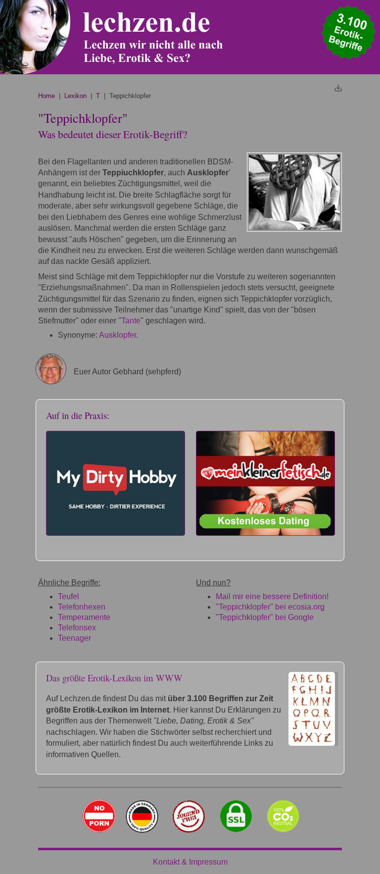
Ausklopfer (117, 335)
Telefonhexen (81, 607)
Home (46, 96)
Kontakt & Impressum (190, 862)
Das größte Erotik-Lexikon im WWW (114, 677)
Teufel (68, 596)
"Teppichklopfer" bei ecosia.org (270, 607)
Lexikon (75, 96)
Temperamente (84, 617)
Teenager (74, 638)
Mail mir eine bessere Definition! (272, 596)
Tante (131, 320)
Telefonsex (77, 627)
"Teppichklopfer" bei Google (265, 617)
